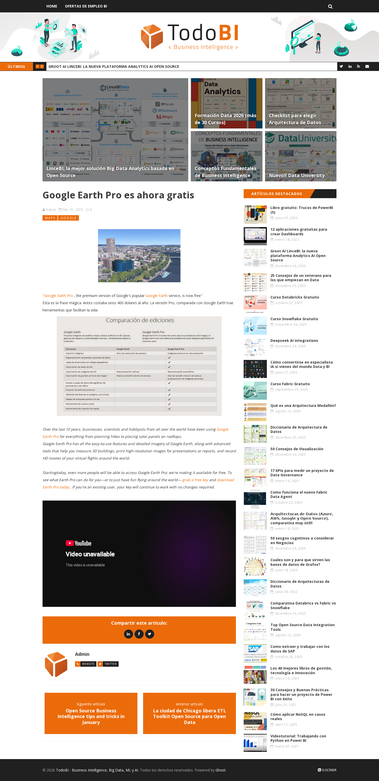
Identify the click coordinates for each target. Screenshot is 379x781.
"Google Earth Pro (58, 295)
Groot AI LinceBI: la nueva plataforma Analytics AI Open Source (113, 66)
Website (88, 664)
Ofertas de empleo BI (86, 6)
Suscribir (328, 770)
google (69, 218)
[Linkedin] (128, 633)
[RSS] (358, 66)
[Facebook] (139, 633)
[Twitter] (341, 66)
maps (50, 218)
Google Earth (157, 295)
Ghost (221, 770)
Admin (51, 209)
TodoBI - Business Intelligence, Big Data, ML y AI (97, 770)
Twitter (111, 664)
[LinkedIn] (350, 66)
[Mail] (367, 66)
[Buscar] (330, 6)
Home (51, 6)
